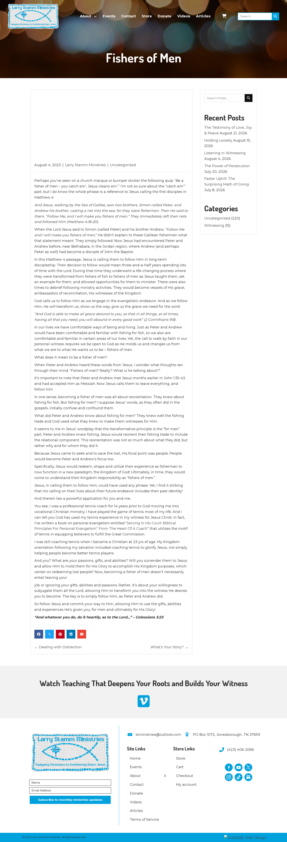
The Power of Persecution (227, 166)
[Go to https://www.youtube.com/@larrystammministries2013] (238, 767)
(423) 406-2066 (240, 749)
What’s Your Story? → (169, 647)
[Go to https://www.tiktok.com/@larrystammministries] (238, 777)
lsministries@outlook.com (158, 734)
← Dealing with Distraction (58, 647)
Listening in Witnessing (225, 153)
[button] (70, 799)
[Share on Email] (81, 634)
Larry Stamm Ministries (85, 165)
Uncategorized (123, 165)
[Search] (275, 16)
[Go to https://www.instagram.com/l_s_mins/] (229, 777)
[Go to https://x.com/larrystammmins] (248, 767)
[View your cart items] (224, 16)
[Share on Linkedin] (71, 634)
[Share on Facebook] (38, 634)
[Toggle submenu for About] (95, 16)
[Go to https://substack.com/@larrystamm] (248, 777)
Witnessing (214, 225)
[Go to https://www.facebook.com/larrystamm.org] (229, 767)
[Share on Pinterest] (60, 634)
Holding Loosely (218, 140)
